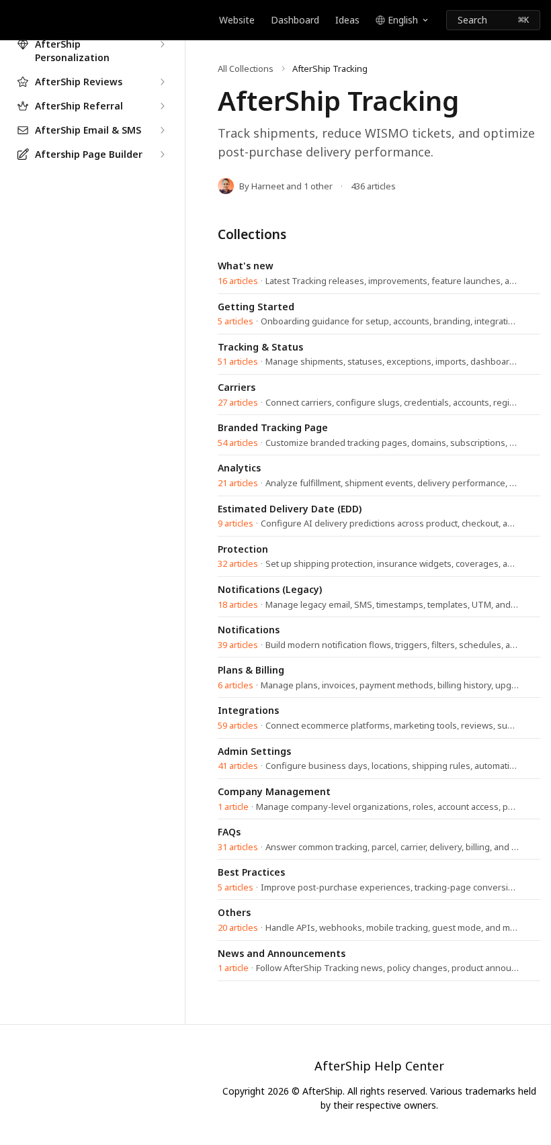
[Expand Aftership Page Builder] (162, 154)
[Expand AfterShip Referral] (162, 106)
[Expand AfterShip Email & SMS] (162, 130)
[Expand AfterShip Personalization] (162, 44)
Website (237, 19)
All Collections (245, 68)
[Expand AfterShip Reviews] (162, 82)
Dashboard (295, 19)
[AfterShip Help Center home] (13, 20)
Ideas (347, 19)
